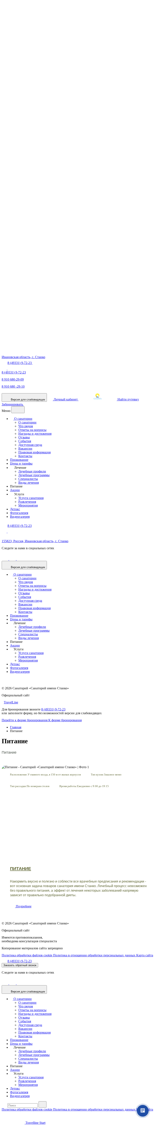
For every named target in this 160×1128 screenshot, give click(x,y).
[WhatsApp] (5, 368)
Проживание (19, 459)
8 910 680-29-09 (13, 379)
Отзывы (24, 437)
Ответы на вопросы (32, 430)
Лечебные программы (34, 475)
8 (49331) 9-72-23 (14, 372)
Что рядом (25, 426)
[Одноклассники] (5, 559)
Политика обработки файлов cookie (27, 955)
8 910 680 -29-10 (13, 386)
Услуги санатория (31, 498)
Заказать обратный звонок (19, 965)
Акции (15, 490)
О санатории (22, 418)
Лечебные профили (32, 471)
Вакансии (25, 448)
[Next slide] (150, 809)
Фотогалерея (19, 513)
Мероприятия (28, 505)
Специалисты (28, 479)
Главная (15, 727)
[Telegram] (10, 368)
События (24, 441)
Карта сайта (144, 955)
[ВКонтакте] (13, 559)
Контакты (25, 456)
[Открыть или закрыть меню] (18, 409)
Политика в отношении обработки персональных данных (94, 955)
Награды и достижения (34, 433)
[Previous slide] (9, 809)
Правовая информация (34, 452)
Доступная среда (30, 445)
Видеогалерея (20, 516)
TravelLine (11, 702)
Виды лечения (28, 482)
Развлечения (27, 501)
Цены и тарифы (21, 463)
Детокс (15, 509)
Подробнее (23, 906)
